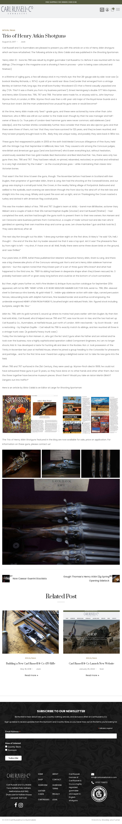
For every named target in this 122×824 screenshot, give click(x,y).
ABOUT (55, 774)
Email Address (12, 731)
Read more (30, 675)
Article (5, 30)
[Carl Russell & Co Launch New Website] (91, 632)
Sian (100, 669)
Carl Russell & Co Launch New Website (91, 663)
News (12, 30)
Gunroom (12, 750)
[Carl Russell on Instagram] (21, 804)
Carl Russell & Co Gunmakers (22, 820)
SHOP (40, 779)
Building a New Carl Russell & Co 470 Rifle (30, 663)
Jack (21, 41)
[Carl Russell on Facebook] (16, 804)
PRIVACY (56, 794)
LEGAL (54, 799)
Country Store (14, 747)
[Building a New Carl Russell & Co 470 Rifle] (30, 632)
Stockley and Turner (111, 820)
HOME (40, 774)
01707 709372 (101, 782)
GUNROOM (42, 785)
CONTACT (56, 779)
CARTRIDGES (43, 799)
